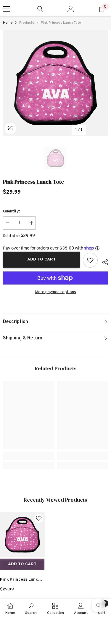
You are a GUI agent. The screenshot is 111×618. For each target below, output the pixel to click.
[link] (28, 456)
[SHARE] (103, 261)
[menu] (6, 8)
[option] (55, 83)
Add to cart (41, 259)
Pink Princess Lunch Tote (20, 580)
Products (26, 22)
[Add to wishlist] (90, 260)
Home (7, 22)
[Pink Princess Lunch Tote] (22, 534)
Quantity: (11, 211)
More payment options (55, 292)
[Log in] (70, 9)
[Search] (40, 8)
